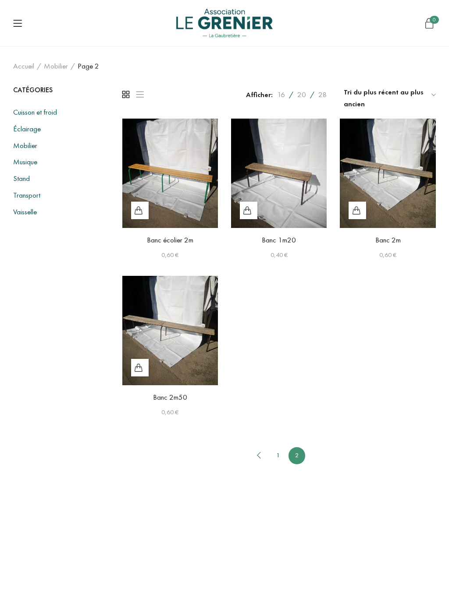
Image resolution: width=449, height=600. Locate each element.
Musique (25, 161)
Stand (21, 178)
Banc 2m (388, 239)
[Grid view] (125, 94)
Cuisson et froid (35, 112)
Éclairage (27, 128)
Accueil (23, 65)
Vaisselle (25, 211)
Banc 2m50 (170, 397)
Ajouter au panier (140, 210)
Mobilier (56, 65)
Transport (26, 195)
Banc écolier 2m (170, 239)
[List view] (140, 94)
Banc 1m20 (279, 239)
